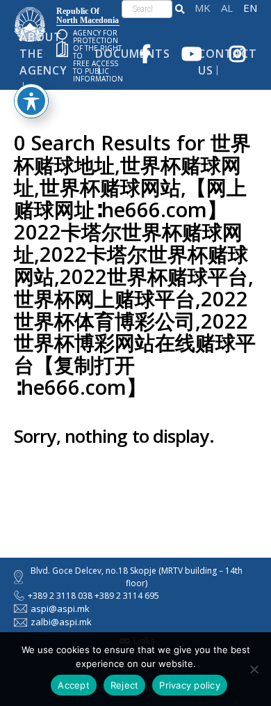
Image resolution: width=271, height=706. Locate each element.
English (250, 8)
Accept (74, 685)
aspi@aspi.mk (60, 608)
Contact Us (227, 62)
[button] (179, 9)
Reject (124, 685)
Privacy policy (189, 685)
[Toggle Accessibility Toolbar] (31, 101)
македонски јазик (203, 8)
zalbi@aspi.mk (61, 621)
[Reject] (254, 669)
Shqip (227, 8)
